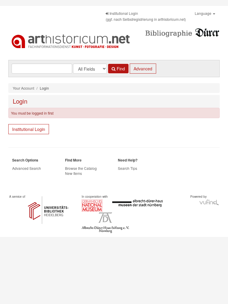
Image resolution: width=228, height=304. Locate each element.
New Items (73, 173)
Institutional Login (28, 129)
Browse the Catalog (81, 168)
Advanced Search (26, 168)
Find (120, 69)
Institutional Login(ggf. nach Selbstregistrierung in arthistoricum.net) (146, 16)
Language (203, 13)
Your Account (23, 88)
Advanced (143, 69)
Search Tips (127, 168)
